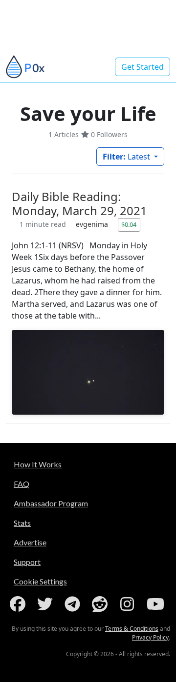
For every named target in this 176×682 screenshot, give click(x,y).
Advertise (30, 542)
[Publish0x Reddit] (101, 604)
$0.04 (128, 224)
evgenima (93, 224)
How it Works (38, 464)
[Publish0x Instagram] (129, 604)
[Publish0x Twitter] (47, 604)
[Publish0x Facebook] (19, 604)
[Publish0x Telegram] (74, 604)
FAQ (21, 483)
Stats (22, 522)
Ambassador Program (51, 503)
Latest (127, 156)
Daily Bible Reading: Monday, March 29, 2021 (79, 203)
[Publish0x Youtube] (156, 604)
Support (27, 561)
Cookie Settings (40, 581)
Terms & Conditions (131, 628)
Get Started (142, 66)
